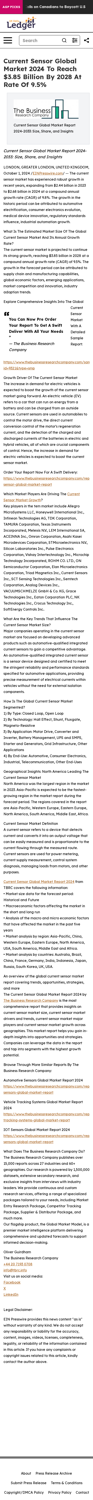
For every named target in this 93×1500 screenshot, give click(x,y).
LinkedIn (10, 1294)
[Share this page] (86, 40)
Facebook (12, 1282)
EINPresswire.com (48, 173)
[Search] (64, 40)
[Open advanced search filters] (74, 40)
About (26, 1473)
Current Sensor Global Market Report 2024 (38, 881)
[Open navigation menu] (7, 40)
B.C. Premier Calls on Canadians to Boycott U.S (43, 7)
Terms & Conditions (66, 1483)
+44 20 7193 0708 (17, 1264)
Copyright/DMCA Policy (24, 1492)
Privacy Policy (59, 1492)
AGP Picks (11, 7)
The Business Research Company (30, 1000)
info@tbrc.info (15, 1270)
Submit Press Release (28, 1483)
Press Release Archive (53, 1473)
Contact (82, 1492)
